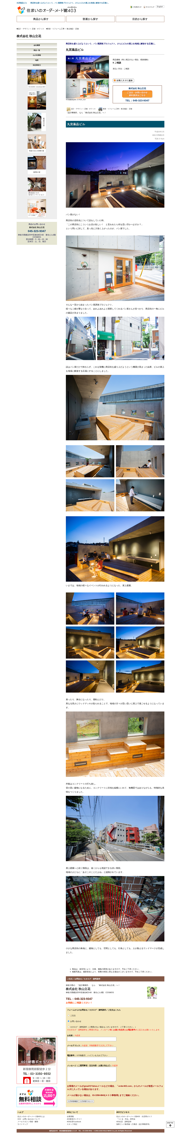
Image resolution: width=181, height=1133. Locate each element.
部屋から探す (90, 19)
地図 (36, 60)
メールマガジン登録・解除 (27, 1122)
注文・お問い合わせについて (28, 1119)
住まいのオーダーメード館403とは (31, 1116)
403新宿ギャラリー (74, 1119)
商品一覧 (37, 50)
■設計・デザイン (23, 29)
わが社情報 (37, 55)
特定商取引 (37, 65)
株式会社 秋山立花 (29, 36)
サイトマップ (22, 1124)
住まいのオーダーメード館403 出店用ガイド (134, 1116)
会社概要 (37, 45)
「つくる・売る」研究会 (125, 1119)
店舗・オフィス (38, 29)
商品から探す (41, 19)
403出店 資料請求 (123, 1122)
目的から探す (140, 19)
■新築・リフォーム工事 (55, 29)
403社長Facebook (74, 1122)
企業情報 (70, 1116)
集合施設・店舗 (73, 29)
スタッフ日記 (72, 1124)
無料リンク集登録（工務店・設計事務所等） (133, 1124)
